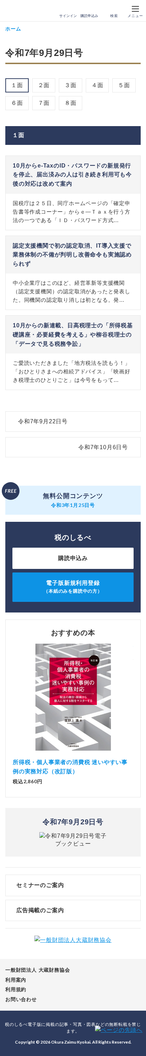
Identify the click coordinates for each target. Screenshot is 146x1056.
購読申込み (89, 16)
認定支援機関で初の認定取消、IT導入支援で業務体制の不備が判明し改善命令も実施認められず (72, 255)
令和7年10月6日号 (103, 447)
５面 (124, 85)
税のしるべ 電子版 (20, 11)
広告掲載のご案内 (40, 910)
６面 (17, 103)
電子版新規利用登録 (73, 587)
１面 (17, 85)
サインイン (68, 16)
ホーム (13, 29)
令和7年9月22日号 (43, 421)
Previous (13, 701)
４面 (97, 85)
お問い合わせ (21, 999)
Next (133, 701)
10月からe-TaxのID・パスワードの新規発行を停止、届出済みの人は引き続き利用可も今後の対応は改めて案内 (72, 175)
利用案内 (15, 980)
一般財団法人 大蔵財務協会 (37, 970)
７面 (44, 103)
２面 (44, 85)
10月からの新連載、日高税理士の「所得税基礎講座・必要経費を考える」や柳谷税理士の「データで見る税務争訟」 (73, 334)
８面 (70, 103)
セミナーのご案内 (40, 885)
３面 (70, 85)
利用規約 (15, 989)
